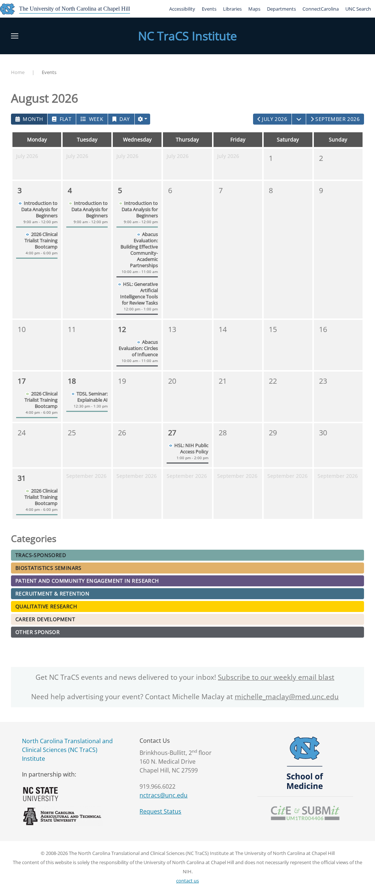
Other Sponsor (37, 631)
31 (22, 478)
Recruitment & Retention (52, 593)
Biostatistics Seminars (48, 567)
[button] (14, 36)
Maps (254, 8)
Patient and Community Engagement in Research (87, 580)
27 (172, 433)
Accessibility (182, 8)
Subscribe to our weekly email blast (276, 677)
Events (209, 8)
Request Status (160, 811)
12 (122, 329)
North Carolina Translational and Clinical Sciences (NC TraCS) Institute (67, 750)
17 (22, 381)
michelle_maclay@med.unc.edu (287, 696)
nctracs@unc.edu (164, 795)
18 (72, 381)
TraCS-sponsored (40, 555)
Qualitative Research (46, 606)
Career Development (45, 619)
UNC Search (358, 8)
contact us (187, 880)
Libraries (232, 8)
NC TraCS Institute (187, 36)
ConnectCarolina (320, 8)
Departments (281, 8)
